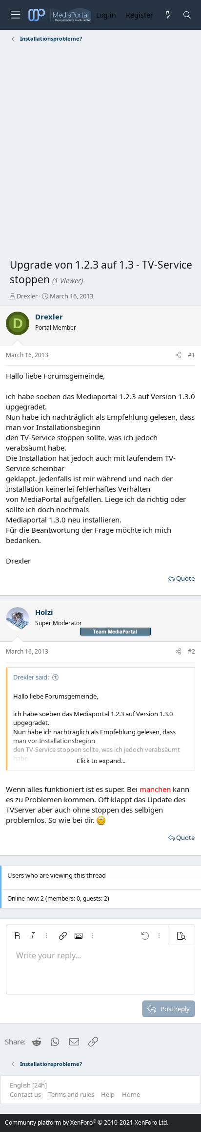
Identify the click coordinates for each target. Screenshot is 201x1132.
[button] (17, 936)
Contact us (25, 1094)
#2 (191, 651)
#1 (191, 355)
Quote (185, 578)
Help (108, 1094)
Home (131, 1094)
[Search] (187, 15)
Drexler (27, 296)
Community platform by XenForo (86, 1122)
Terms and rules (71, 1094)
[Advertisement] (100, 152)
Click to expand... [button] (101, 760)
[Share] (178, 355)
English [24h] (28, 1085)
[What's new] (167, 15)
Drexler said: (31, 677)
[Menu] (15, 14)
